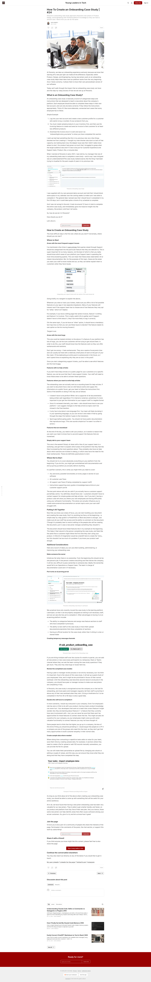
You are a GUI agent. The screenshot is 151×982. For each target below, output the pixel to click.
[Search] (128, 2)
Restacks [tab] (57, 884)
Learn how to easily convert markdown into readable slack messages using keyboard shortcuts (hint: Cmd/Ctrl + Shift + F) (67, 938)
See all (50, 947)
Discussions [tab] (59, 904)
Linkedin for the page (67, 862)
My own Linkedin (53, 862)
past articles (72, 247)
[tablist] (53, 884)
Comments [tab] (50, 884)
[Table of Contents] (2, 491)
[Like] (48, 27)
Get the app (83, 974)
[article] (75, 913)
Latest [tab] (52, 904)
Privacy (75, 971)
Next (99, 873)
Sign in (146, 3)
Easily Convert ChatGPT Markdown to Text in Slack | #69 (67, 935)
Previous (52, 873)
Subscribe (138, 3)
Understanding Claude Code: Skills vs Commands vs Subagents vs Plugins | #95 (66, 910)
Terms (79, 971)
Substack (67, 978)
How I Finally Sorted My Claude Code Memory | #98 (65, 923)
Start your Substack (71, 974)
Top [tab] (49, 904)
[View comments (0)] (52, 27)
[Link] (44, 95)
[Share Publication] (131, 2)
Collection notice (86, 971)
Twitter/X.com (81, 862)
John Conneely (54, 22)
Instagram (91, 862)
